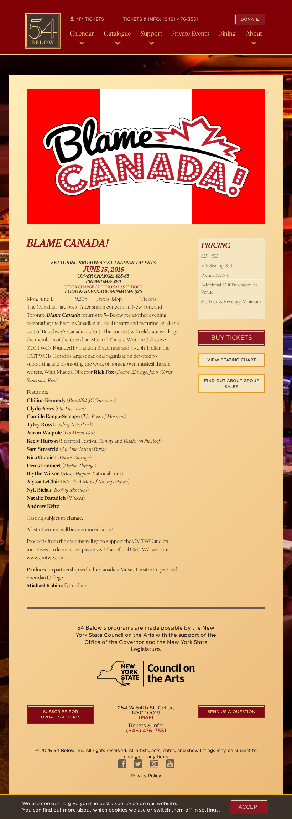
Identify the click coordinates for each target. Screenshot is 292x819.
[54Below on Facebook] (122, 765)
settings (209, 810)
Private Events (190, 33)
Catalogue (117, 33)
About (254, 33)
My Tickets (89, 19)
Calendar (82, 33)
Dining (227, 33)
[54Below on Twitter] (138, 765)
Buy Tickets (231, 337)
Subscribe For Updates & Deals (60, 714)
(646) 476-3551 (180, 19)
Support (151, 33)
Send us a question (231, 711)
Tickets (148, 298)
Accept (249, 807)
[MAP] (146, 717)
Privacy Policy (146, 775)
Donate (250, 19)
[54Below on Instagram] (154, 765)
